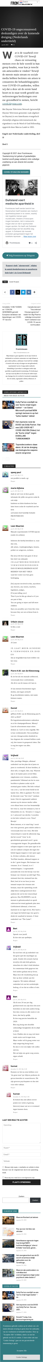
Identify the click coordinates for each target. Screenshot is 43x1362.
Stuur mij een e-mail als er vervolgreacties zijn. (20, 1177)
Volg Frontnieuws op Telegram (21, 255)
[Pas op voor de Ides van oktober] (8, 1232)
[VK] (28, 292)
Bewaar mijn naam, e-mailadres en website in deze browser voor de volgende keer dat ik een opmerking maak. (20, 1170)
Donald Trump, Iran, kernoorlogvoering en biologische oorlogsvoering (27, 1319)
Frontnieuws (21, 349)
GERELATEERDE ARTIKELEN (15, 392)
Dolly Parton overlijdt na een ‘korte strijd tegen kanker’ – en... (27, 1294)
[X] (17, 292)
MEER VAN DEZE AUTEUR (14, 396)
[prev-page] (3, 458)
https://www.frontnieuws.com (21, 352)
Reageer (13, 481)
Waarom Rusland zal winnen (27, 1217)
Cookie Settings (21, 1357)
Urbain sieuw (17, 622)
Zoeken (21, 1196)
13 (14, 45)
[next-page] (7, 458)
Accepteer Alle (22, 1351)
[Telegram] (23, 292)
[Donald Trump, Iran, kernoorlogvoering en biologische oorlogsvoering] (8, 1320)
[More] (34, 292)
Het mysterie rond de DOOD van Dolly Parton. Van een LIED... (27, 1307)
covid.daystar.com (12, 103)
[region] (21, 1341)
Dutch (25, 2)
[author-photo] (21, 346)
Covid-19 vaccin (14, 282)
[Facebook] (12, 292)
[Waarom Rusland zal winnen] (8, 1220)
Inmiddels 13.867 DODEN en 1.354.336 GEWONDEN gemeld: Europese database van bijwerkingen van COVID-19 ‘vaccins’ (12, 313)
